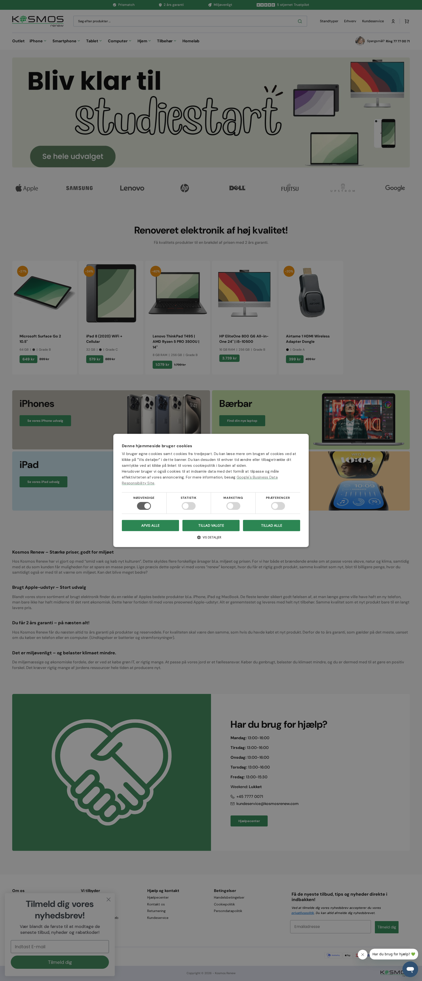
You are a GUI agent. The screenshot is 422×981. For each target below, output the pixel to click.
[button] (211, 539)
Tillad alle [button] (271, 525)
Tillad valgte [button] (211, 525)
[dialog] (211, 490)
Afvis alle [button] (150, 525)
